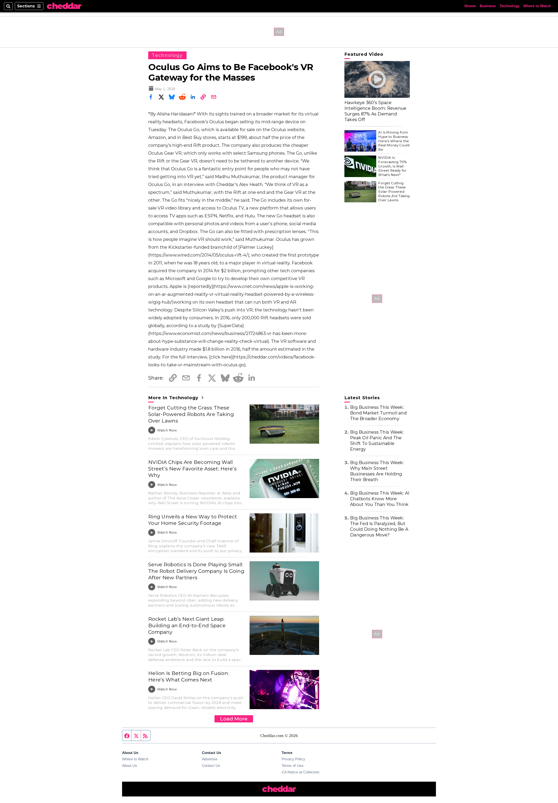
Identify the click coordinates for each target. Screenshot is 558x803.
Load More (233, 719)
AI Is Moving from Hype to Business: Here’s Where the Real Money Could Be (393, 141)
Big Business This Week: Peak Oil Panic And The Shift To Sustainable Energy (377, 440)
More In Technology (174, 397)
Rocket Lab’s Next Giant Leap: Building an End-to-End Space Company (187, 625)
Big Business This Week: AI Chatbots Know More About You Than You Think (380, 498)
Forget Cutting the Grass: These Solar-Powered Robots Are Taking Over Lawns (191, 414)
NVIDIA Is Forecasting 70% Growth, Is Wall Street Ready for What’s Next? (392, 166)
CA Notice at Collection (300, 772)
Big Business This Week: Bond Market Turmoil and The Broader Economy (378, 413)
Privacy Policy (293, 759)
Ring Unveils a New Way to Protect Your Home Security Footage (192, 520)
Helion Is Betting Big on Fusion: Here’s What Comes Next (188, 676)
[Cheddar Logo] (64, 6)
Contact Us (211, 765)
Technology (509, 6)
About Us (129, 765)
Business (488, 6)
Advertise (209, 759)
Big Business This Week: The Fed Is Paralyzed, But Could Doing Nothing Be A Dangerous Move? (379, 526)
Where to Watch (537, 6)
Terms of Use (292, 765)
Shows (470, 6)
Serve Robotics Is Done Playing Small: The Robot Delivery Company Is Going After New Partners (196, 571)
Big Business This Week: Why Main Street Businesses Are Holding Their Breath (377, 471)
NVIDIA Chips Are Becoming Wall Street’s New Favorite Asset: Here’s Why (192, 468)
